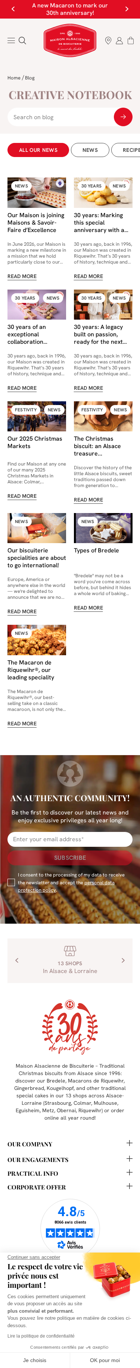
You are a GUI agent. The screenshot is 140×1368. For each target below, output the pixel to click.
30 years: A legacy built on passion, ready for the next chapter (98, 338)
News (90, 150)
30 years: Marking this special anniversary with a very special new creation (99, 230)
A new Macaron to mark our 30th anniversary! (70, 9)
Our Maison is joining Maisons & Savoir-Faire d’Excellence (35, 222)
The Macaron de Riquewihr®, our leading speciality (30, 670)
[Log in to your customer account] (119, 40)
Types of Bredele (96, 550)
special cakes (32, 1095)
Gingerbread (29, 1088)
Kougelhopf (60, 1088)
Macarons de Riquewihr (96, 1080)
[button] (22, 40)
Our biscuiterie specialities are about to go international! (36, 557)
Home (14, 78)
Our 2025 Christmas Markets (34, 442)
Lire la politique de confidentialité (41, 1336)
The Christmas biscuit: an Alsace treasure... (97, 446)
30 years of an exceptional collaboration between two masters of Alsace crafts (31, 345)
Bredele (56, 1080)
